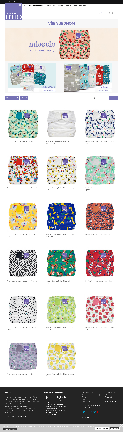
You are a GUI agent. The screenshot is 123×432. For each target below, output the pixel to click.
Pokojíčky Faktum (110, 401)
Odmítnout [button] (114, 428)
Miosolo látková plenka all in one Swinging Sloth (22, 142)
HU (12, 1)
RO (15, 1)
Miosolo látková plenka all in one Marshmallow (57, 142)
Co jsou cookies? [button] (74, 426)
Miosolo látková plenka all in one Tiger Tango (59, 282)
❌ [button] (121, 426)
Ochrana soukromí (88, 417)
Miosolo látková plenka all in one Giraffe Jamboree (60, 235)
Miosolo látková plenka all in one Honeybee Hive (61, 189)
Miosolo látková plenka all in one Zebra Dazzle (98, 282)
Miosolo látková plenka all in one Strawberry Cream (99, 328)
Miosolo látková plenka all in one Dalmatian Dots (22, 328)
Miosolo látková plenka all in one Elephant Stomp (22, 235)
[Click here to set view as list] (26, 98)
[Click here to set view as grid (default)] (22, 98)
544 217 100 (18, 410)
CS (6, 1)
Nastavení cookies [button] (10, 429)
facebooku (24, 406)
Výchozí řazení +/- (12, 98)
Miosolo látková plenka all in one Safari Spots (98, 235)
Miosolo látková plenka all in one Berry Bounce (20, 375)
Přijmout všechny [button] (102, 428)
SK (9, 1)
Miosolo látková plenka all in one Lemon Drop (60, 375)
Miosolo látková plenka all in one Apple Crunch (59, 328)
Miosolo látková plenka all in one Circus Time (23, 188)
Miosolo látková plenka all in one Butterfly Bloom (99, 142)
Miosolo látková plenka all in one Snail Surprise (97, 189)
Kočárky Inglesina (111, 395)
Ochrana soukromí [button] (87, 426)
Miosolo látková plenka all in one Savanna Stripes (22, 282)
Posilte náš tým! (26, 416)
